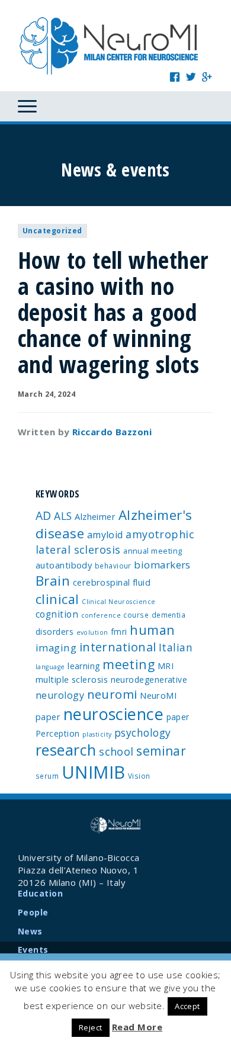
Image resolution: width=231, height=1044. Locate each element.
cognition (57, 614)
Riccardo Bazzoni (112, 432)
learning (84, 666)
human (152, 629)
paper (178, 716)
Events (33, 949)
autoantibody (64, 565)
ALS (63, 516)
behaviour (113, 565)
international (117, 647)
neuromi (112, 694)
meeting (128, 664)
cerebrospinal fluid (112, 582)
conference (101, 615)
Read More (137, 1027)
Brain (53, 580)
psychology (142, 732)
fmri (119, 631)
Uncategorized (52, 231)
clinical (57, 599)
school (116, 751)
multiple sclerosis (72, 679)
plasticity (97, 734)
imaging (56, 647)
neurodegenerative (149, 679)
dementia (169, 614)
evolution (92, 632)
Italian (175, 647)
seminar (161, 751)
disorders (54, 631)
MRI (166, 666)
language (50, 667)
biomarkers (162, 564)
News (30, 931)
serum (47, 775)
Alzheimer (95, 516)
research (66, 750)
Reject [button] (90, 1027)
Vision (139, 775)
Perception (58, 733)
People (33, 912)
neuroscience (113, 714)
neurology (60, 695)
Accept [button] (187, 1006)
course (136, 614)
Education (40, 893)
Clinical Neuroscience (118, 602)
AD (44, 515)
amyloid (105, 534)
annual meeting (152, 550)
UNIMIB (94, 772)
